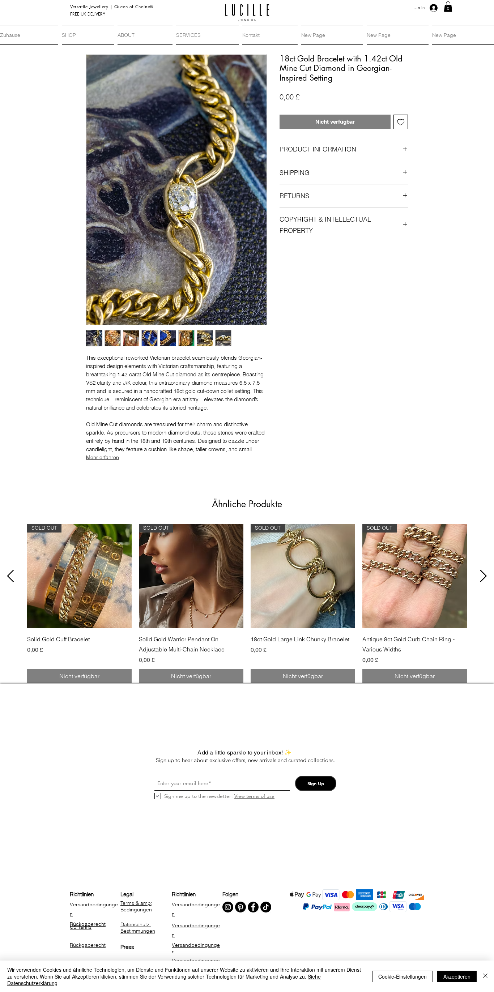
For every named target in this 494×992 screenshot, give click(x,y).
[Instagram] (227, 907)
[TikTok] (265, 907)
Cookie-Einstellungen (402, 976)
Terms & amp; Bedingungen (136, 906)
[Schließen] (485, 976)
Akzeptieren (456, 976)
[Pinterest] (240, 907)
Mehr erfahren (102, 457)
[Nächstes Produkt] (483, 575)
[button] (448, 6)
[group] (247, 603)
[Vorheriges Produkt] (10, 575)
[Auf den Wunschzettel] (400, 122)
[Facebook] (253, 907)
